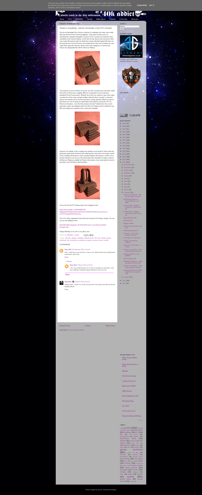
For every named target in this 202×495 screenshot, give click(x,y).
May (125, 184)
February (127, 192)
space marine (137, 465)
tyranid (130, 476)
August (126, 176)
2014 (124, 157)
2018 (124, 146)
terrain (101, 240)
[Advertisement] (131, 319)
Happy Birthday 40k (130, 218)
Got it (151, 5)
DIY (96, 238)
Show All (140, 420)
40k (69, 238)
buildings (81, 238)
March (126, 189)
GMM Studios (127, 391)
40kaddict (68, 281)
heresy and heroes (129, 411)
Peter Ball (68, 249)
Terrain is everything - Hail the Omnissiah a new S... (133, 195)
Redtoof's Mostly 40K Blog (131, 416)
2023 (124, 132)
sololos (100, 489)
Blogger (113, 489)
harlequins (129, 452)
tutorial (106, 240)
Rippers (136, 436)
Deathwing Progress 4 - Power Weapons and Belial (131, 201)
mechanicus (74, 240)
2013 (124, 159)
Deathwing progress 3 (131, 230)
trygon (130, 474)
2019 (124, 143)
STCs (70, 19)
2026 (124, 123)
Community (123, 19)
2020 (124, 140)
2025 (124, 126)
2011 (124, 280)
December (127, 164)
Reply (66, 257)
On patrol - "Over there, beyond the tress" (131, 234)
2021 (124, 137)
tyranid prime (125, 479)
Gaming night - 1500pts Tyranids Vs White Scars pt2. (132, 207)
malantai (123, 454)
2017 (124, 148)
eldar (121, 447)
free (99, 238)
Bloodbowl (127, 432)
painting (81, 240)
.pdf (66, 238)
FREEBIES (79, 19)
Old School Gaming (129, 376)
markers (135, 454)
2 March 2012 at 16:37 (82, 281)
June (126, 181)
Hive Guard (133, 434)
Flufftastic (112, 19)
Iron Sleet (125, 406)
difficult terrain (89, 238)
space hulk (126, 465)
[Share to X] (89, 235)
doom (137, 445)
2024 (124, 129)
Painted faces (128, 220)
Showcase (134, 19)
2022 (124, 134)
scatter (140, 461)
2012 (124, 162)
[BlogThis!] (87, 235)
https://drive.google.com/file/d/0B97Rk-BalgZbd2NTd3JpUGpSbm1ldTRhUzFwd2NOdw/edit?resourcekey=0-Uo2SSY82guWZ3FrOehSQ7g (84, 212)
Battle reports (100, 19)
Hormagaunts (124, 436)
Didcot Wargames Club (130, 396)
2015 (124, 154)
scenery (95, 240)
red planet (88, 240)
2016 (124, 151)
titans (122, 474)
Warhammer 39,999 (129, 386)
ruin (126, 461)
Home (62, 19)
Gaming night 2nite (130, 258)
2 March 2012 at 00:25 (84, 265)
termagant (123, 470)
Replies (69, 261)
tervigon (123, 472)
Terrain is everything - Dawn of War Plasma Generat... (133, 250)
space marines (131, 467)
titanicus (135, 472)
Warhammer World (128, 438)
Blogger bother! (129, 223)
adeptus (74, 238)
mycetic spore (138, 456)
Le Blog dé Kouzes (129, 381)
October (127, 170)
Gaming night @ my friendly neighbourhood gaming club (133, 271)
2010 (124, 283)
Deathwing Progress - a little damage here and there (133, 262)
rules (132, 461)
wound (132, 481)
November (127, 167)
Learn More (142, 5)
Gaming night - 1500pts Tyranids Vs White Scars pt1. (132, 213)
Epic (121, 434)
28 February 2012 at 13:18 (81, 249)
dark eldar (135, 443)
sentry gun (139, 463)
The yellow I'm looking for (132, 238)
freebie (103, 238)
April (125, 187)
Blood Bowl (138, 430)
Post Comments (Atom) (76, 330)
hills (68, 240)
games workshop (131, 449)
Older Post (110, 326)
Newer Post (64, 326)
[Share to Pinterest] (93, 235)
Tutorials (90, 19)
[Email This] (85, 235)
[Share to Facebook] (91, 235)
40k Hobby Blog (128, 401)
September (128, 173)
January (127, 277)
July (125, 178)
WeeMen (125, 371)
